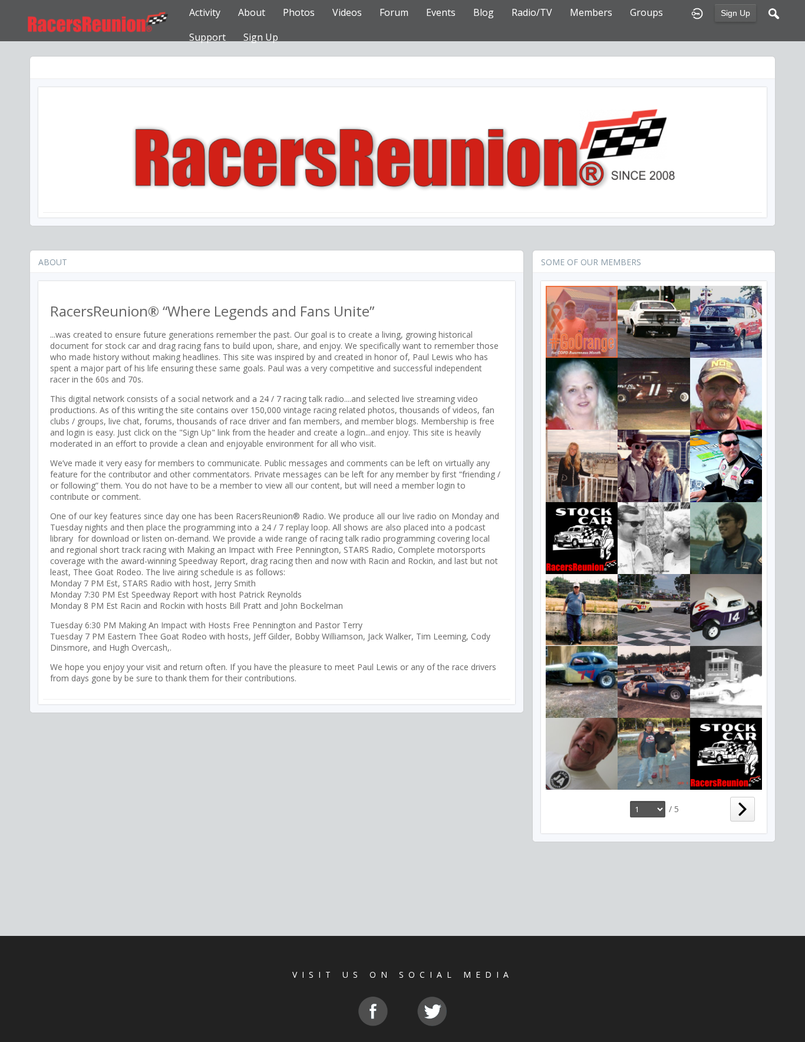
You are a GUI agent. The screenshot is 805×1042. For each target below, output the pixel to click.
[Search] (774, 12)
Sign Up (735, 13)
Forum (394, 12)
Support (207, 37)
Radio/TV (532, 12)
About (251, 12)
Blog (483, 12)
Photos (299, 12)
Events (441, 12)
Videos (347, 12)
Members (591, 12)
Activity (204, 12)
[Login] (697, 12)
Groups (646, 12)
